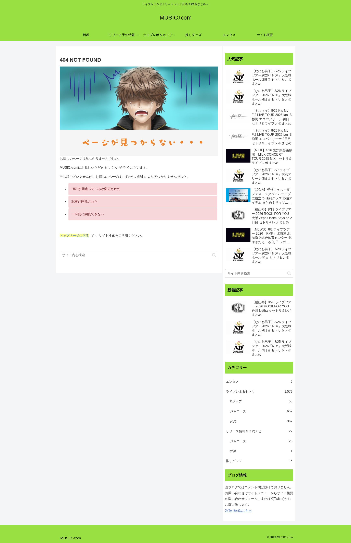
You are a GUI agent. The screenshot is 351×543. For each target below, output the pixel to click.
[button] (214, 255)
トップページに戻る (74, 235)
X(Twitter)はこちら (238, 510)
